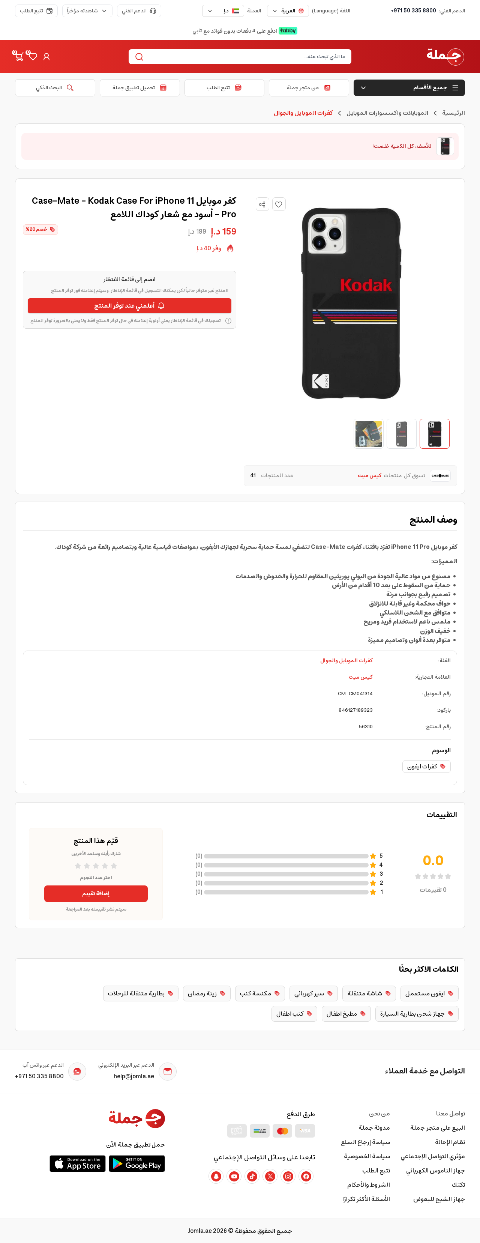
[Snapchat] (216, 1176)
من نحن (379, 1113)
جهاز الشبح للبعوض (439, 1199)
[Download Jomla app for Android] (137, 1163)
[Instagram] (288, 1176)
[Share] (262, 204)
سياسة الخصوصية (367, 1156)
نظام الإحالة (450, 1142)
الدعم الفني (134, 10)
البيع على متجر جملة (437, 1127)
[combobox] (288, 11)
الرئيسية (453, 113)
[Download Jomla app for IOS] (78, 1163)
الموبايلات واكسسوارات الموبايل (387, 113)
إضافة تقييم (96, 893)
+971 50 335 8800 (413, 11)
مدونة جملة (374, 1127)
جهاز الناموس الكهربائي (435, 1170)
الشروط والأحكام (368, 1184)
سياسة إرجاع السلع (365, 1142)
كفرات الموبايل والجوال (346, 660)
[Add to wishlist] (279, 204)
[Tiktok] (252, 1176)
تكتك (458, 1184)
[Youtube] (234, 1176)
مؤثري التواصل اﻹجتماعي (432, 1156)
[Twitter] (270, 1176)
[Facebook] (306, 1176)
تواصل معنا (450, 1113)
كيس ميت (361, 677)
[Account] (46, 56)
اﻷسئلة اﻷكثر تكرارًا (366, 1199)
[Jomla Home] (445, 56)
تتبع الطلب (31, 10)
